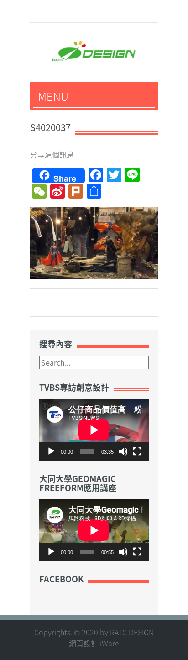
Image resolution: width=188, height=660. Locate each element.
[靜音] (123, 451)
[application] (94, 430)
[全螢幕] (137, 451)
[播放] (51, 451)
